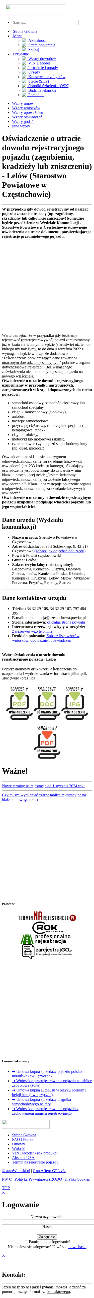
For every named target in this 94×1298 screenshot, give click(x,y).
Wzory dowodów (41, 58)
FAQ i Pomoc (23, 1139)
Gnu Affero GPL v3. (49, 1171)
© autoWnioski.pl (16, 1171)
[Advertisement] (47, 286)
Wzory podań (23, 121)
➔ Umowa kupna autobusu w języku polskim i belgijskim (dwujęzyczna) (49, 1092)
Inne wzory (21, 126)
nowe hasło (77, 1247)
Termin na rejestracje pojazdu (35, 1162)
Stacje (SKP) (38, 81)
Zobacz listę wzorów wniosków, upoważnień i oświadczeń (45, 638)
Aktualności (37, 40)
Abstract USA (23, 1157)
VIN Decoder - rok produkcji (35, 1153)
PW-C (7, 1179)
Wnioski (18, 1148)
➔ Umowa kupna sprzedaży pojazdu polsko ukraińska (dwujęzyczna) (47, 1073)
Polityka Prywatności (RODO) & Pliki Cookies (52, 1179)
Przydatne (20, 54)
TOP (6, 1188)
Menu (17, 36)
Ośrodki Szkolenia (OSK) (48, 86)
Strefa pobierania (41, 45)
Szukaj (33, 49)
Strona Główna (24, 31)
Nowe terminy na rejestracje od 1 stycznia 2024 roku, (44, 786)
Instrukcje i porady (42, 67)
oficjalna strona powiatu (66, 622)
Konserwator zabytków (46, 77)
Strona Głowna (24, 1135)
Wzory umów (23, 103)
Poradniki (35, 95)
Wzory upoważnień (27, 112)
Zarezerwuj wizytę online (32, 631)
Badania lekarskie (41, 90)
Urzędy (33, 72)
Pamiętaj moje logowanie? (49, 1242)
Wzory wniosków (26, 108)
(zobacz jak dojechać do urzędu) (59, 551)
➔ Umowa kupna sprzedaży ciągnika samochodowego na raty (41, 1101)
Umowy (18, 1144)
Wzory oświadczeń (27, 117)
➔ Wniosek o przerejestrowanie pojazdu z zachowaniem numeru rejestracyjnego (45, 1111)
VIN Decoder (38, 63)
